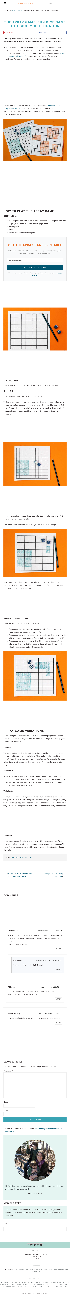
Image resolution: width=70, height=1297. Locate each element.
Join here (9, 1215)
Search (6, 1223)
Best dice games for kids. (21, 857)
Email (6, 1110)
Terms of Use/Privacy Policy (36, 1254)
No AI (37, 1259)
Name (6, 1102)
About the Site (37, 1256)
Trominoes (51, 105)
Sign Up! (8, 1269)
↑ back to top (35, 1245)
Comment (8, 1071)
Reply (59, 949)
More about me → (35, 1193)
